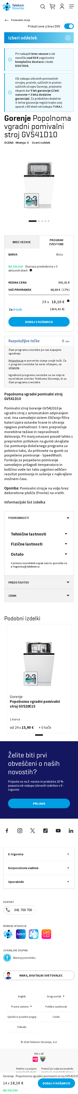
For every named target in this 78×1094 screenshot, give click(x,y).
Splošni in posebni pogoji (21, 1017)
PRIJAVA (39, 803)
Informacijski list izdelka (24, 502)
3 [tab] (42, 221)
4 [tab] (45, 221)
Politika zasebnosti (56, 1006)
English (22, 996)
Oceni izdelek (41, 142)
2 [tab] (39, 221)
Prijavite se (16, 360)
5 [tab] (48, 221)
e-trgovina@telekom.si (25, 566)
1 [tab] (33, 221)
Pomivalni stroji (20, 20)
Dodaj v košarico (39, 322)
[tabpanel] (39, 185)
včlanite (14, 368)
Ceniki (56, 1017)
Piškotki (21, 1027)
